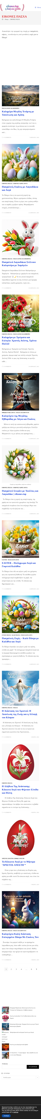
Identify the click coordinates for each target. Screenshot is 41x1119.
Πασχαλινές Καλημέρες (21, 334)
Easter (4, 560)
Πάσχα (4, 58)
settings (15, 1112)
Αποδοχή (6, 1116)
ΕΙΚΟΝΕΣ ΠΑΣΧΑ (15, 19)
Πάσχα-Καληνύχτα (22, 412)
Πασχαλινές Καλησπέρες (10, 108)
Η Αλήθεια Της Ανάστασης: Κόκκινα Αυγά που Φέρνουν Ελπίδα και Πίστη (20, 789)
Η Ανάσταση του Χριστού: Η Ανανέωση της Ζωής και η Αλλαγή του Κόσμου (19, 714)
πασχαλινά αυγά (7, 67)
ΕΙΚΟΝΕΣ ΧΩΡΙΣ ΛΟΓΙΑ (20, 183)
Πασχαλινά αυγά (13, 560)
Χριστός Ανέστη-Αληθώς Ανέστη (13, 858)
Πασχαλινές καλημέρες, (19, 79)
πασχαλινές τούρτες (21, 67)
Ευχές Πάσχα (6, 635)
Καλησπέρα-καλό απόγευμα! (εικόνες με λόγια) (22, 1032)
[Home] (2, 19)
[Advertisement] (20, 989)
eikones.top (19, 43)
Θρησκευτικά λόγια (8, 412)
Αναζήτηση (5, 1063)
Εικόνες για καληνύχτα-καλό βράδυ (19, 1044)
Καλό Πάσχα (16, 635)
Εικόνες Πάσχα (28, 49)
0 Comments (7, 137)
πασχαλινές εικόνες (23, 58)
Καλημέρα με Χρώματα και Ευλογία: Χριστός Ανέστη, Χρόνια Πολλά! (19, 340)
